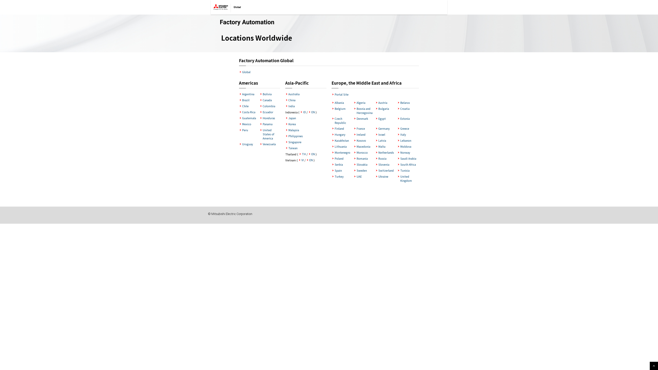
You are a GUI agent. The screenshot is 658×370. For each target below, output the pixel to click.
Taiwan (292, 148)
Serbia (339, 164)
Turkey (339, 176)
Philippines (295, 136)
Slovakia (362, 164)
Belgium (340, 109)
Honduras (269, 118)
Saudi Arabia (408, 158)
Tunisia (405, 170)
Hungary (340, 134)
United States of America (268, 134)
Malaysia (293, 130)
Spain (338, 170)
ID (304, 112)
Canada (267, 100)
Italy (403, 134)
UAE (359, 176)
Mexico (246, 124)
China (291, 100)
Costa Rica (248, 112)
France (361, 128)
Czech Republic (340, 120)
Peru (245, 130)
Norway (405, 152)
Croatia (405, 109)
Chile (245, 106)
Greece (404, 128)
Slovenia (383, 164)
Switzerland (386, 170)
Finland (339, 128)
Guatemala (249, 118)
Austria (382, 103)
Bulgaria (383, 109)
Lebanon (405, 140)
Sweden (362, 170)
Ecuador (268, 112)
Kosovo (361, 140)
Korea (292, 124)
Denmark (362, 118)
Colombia (269, 106)
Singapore (294, 142)
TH (304, 154)
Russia (382, 158)
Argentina (248, 94)
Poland (339, 158)
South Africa (408, 164)
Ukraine (383, 176)
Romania (362, 158)
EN (313, 112)
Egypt (382, 118)
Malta (381, 146)
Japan (292, 118)
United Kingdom (406, 178)
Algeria (361, 103)
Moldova (405, 146)
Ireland (361, 134)
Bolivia (267, 94)
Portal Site (342, 94)
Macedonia (363, 146)
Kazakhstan (342, 140)
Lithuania (341, 146)
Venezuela (269, 144)
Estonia (405, 118)
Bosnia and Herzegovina (365, 111)
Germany (384, 128)
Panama (267, 124)
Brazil (245, 100)
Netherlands (386, 152)
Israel (381, 134)
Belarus (405, 103)
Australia (294, 94)
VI (302, 160)
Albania (339, 103)
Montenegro (342, 152)
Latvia (382, 140)
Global (246, 72)
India (291, 106)
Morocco (362, 152)
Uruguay (247, 144)
